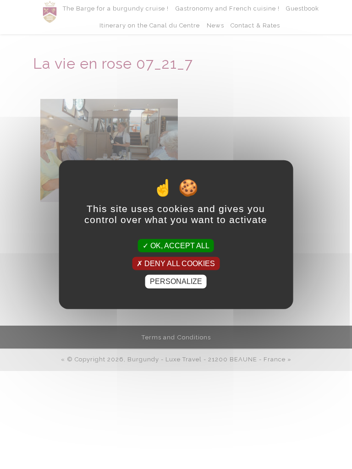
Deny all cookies (179, 263)
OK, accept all (178, 246)
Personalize (176, 281)
